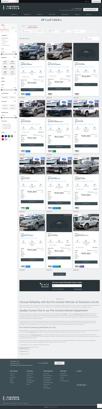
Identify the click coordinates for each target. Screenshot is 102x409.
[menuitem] (14, 14)
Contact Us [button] (59, 363)
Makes (3, 78)
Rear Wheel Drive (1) (6, 128)
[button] (5, 1)
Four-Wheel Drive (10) (7, 125)
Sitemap (14, 403)
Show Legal (22, 97)
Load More (61, 274)
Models (3, 81)
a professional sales (77, 313)
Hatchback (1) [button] (12, 63)
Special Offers (52, 14)
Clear (15, 57)
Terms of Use (19, 403)
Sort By (86, 37)
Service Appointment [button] (90, 9)
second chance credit (36, 334)
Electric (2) (12, 105)
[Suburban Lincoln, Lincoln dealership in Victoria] (11, 7)
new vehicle (64, 313)
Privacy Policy (25, 403)
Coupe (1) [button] (5, 63)
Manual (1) (12, 97)
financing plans (32, 332)
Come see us (22, 351)
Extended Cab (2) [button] (12, 68)
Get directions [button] (81, 385)
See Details (32, 89)
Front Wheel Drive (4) (7, 127)
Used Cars (3, 43)
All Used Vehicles (4, 38)
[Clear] (16, 31)
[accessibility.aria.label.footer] (54, 407)
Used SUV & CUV (4, 41)
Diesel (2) (5, 105)
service (84, 307)
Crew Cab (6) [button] (5, 68)
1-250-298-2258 (78, 8)
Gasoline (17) (4, 108)
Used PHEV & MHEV (5, 45)
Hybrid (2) (12, 108)
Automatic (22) (5, 97)
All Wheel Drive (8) (6, 124)
